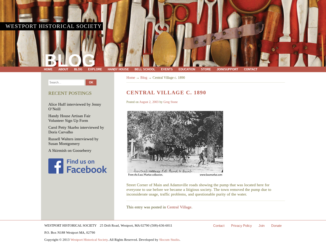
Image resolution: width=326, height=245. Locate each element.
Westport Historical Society (54, 26)
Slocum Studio (169, 239)
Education (187, 69)
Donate (276, 225)
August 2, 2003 (149, 102)
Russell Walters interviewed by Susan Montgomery (73, 141)
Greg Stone (170, 102)
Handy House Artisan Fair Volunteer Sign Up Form (69, 118)
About (63, 69)
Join (262, 225)
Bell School (145, 69)
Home (48, 69)
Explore (95, 69)
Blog (78, 69)
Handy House (118, 69)
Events (167, 69)
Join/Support (227, 69)
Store (206, 69)
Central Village (179, 207)
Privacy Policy (241, 225)
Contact (250, 69)
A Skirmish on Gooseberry (69, 150)
